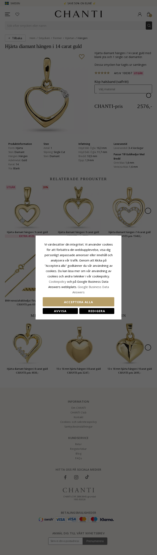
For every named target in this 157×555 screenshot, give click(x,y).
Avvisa (60, 311)
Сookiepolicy (58, 281)
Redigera (96, 311)
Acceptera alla (78, 302)
